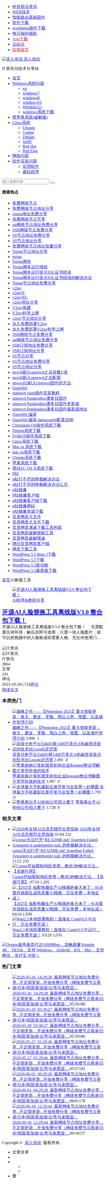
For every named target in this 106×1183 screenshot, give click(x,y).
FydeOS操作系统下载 (31, 436)
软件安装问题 (24, 161)
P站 (15, 473)
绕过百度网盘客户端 (30, 543)
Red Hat (29, 146)
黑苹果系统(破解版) (30, 117)
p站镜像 (19, 490)
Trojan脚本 (21, 261)
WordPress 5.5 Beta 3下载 (34, 554)
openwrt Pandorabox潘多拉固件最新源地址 (49, 409)
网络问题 (20, 155)
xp (25, 88)
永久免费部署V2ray (29, 324)
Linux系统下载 (25, 441)
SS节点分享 (22, 356)
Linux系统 (21, 122)
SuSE (27, 141)
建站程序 (31, 172)
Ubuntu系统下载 (26, 457)
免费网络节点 (24, 203)
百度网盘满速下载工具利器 (37, 527)
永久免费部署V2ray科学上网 (38, 329)
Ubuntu (29, 128)
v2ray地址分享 (25, 302)
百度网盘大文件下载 (30, 522)
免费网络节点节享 (28, 219)
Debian (28, 137)
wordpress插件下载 (29, 28)
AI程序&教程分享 (28, 600)
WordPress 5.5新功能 (30, 565)
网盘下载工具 (24, 549)
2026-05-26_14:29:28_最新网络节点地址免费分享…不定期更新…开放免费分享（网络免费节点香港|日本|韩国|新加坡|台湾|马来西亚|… (58, 998)
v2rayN (18, 293)
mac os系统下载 (26, 452)
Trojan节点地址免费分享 (34, 283)
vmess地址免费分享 (29, 214)
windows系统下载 (38, 112)
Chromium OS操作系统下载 (36, 425)
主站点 (18, 44)
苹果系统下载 (24, 463)
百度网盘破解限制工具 (33, 533)
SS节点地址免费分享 (31, 235)
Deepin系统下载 (26, 430)
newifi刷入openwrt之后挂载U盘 (40, 372)
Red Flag (30, 151)
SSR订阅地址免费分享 (32, 345)
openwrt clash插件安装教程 (36, 393)
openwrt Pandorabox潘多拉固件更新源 (45, 404)
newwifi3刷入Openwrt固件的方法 (41, 383)
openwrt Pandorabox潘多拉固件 (39, 398)
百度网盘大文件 (26, 517)
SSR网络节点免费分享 (32, 230)
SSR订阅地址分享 (28, 350)
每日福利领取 (24, 33)
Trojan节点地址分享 (30, 251)
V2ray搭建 (21, 307)
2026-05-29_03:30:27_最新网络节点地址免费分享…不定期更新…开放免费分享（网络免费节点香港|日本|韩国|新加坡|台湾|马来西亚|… (58, 1030)
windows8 (31, 98)
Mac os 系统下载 (27, 447)
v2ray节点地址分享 (29, 318)
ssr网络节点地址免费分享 (35, 224)
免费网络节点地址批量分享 (37, 246)
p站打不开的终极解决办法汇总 (40, 484)
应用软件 (31, 166)
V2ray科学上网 (25, 313)
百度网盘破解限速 (28, 538)
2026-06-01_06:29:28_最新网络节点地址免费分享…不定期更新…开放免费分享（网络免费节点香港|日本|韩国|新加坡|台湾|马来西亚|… (58, 1095)
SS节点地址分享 (27, 241)
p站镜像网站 (23, 506)
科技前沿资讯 (24, 6)
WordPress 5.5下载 (28, 560)
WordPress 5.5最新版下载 (34, 570)
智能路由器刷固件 (28, 17)
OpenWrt (19, 388)
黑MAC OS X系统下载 (32, 468)
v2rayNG (20, 297)
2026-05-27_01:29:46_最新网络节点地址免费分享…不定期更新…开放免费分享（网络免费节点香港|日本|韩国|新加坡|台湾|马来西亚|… (58, 1063)
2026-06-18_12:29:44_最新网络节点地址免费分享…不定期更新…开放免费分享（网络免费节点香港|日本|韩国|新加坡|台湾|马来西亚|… (58, 1127)
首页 (16, 78)
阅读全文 (10, 689)
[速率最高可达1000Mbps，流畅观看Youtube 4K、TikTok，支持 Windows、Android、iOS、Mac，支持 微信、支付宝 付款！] (53, 955)
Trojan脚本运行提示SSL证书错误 (41, 272)
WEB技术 (21, 12)
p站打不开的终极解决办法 (36, 479)
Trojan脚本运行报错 (30, 267)
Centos (28, 132)
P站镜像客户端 (25, 495)
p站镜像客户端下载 (29, 500)
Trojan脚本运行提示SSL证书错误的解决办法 (52, 277)
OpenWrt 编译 (24, 414)
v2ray (17, 288)
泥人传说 (31, 59)
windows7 (31, 93)
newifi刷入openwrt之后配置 (36, 377)
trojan (17, 256)
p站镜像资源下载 (27, 511)
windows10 (32, 102)
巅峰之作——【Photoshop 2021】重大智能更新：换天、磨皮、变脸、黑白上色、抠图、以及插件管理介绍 (57, 732)
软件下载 (20, 22)
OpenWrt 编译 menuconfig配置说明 (42, 420)
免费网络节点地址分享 (33, 208)
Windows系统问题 (28, 83)
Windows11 (32, 107)
